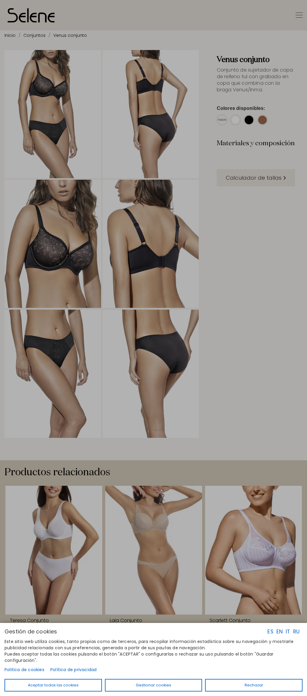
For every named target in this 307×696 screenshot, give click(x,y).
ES (270, 631)
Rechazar (254, 685)
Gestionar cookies (153, 685)
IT (288, 631)
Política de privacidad (73, 670)
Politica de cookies (24, 670)
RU (296, 631)
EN (279, 631)
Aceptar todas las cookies (53, 685)
